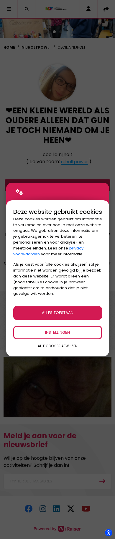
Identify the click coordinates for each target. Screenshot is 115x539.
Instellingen (57, 332)
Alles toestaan (57, 312)
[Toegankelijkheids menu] (108, 532)
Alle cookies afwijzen (58, 346)
